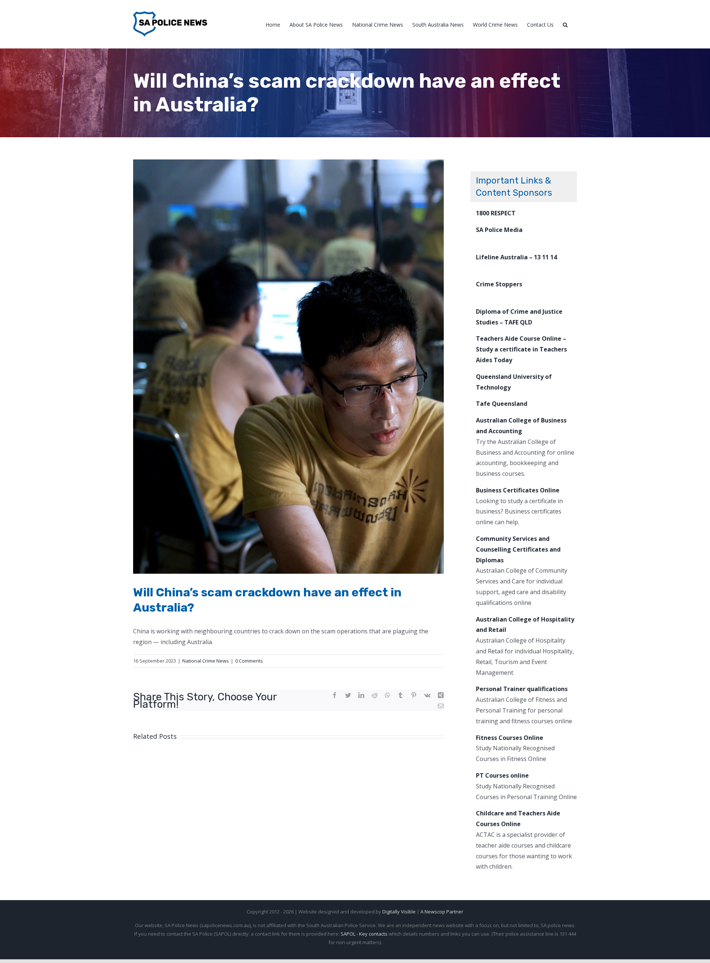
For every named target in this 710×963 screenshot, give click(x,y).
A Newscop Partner (441, 911)
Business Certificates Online (517, 490)
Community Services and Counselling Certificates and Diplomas (518, 549)
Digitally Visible (399, 911)
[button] (565, 24)
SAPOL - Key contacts (364, 933)
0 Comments (249, 660)
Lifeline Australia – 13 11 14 (516, 257)
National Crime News (205, 660)
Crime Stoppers (499, 284)
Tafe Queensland (501, 404)
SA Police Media (499, 230)
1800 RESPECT (495, 213)
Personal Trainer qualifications (522, 689)
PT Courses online (502, 775)
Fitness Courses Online (509, 738)
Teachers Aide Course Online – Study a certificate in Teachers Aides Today (521, 349)
